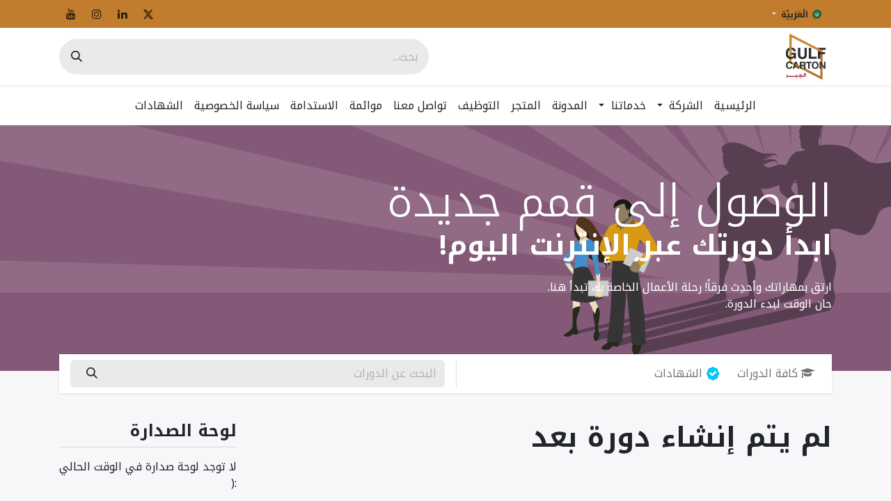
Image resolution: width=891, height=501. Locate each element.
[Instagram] (97, 14)
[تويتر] (148, 14)
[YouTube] (71, 14)
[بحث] (76, 56)
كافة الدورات (767, 373)
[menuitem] (735, 106)
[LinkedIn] (122, 14)
